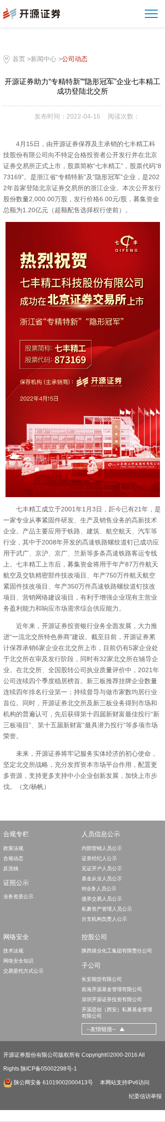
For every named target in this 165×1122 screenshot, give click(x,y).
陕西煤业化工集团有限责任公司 (117, 950)
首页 (18, 58)
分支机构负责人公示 (104, 919)
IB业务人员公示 (99, 888)
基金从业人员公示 (102, 878)
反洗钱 (10, 868)
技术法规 (13, 950)
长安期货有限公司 (102, 979)
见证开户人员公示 (102, 868)
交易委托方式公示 (23, 971)
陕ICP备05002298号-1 (49, 1068)
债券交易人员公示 (102, 898)
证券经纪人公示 (99, 858)
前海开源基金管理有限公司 (112, 989)
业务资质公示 (18, 896)
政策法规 (13, 848)
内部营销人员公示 (102, 848)
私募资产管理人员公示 (107, 909)
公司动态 (75, 58)
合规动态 (13, 858)
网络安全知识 (18, 960)
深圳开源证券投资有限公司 (112, 999)
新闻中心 (43, 58)
